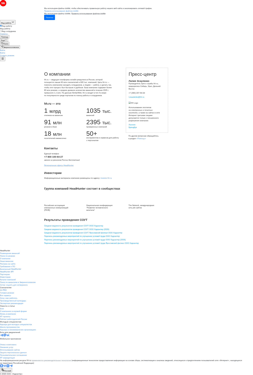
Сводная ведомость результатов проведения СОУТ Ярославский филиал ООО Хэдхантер (83, 233)
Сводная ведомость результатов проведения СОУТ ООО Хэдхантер (73, 226)
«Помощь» (141, 138)
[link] (4, 43)
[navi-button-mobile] (2, 59)
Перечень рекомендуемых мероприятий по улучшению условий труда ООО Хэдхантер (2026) (85, 240)
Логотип (132, 125)
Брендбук (133, 127)
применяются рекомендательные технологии (51, 360)
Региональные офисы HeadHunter (59, 165)
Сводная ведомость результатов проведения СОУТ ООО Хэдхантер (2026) (76, 229)
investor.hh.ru (106, 178)
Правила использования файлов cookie (88, 13)
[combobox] (6, 370)
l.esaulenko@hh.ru (136, 97)
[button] (2, 50)
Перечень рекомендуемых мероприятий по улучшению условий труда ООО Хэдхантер (82, 236)
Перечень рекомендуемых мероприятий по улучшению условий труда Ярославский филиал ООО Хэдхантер (91, 243)
